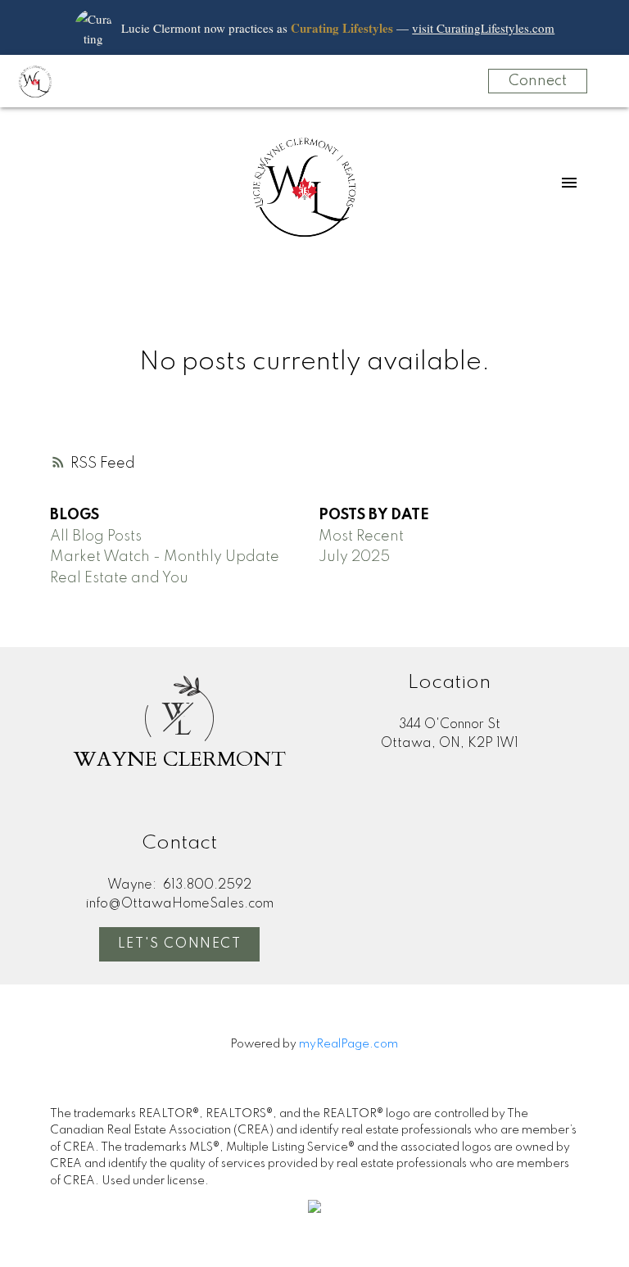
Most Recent (361, 536)
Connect (538, 81)
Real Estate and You (119, 578)
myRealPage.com (348, 1044)
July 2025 (354, 557)
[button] (179, 944)
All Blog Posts (96, 536)
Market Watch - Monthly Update (164, 557)
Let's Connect (180, 944)
